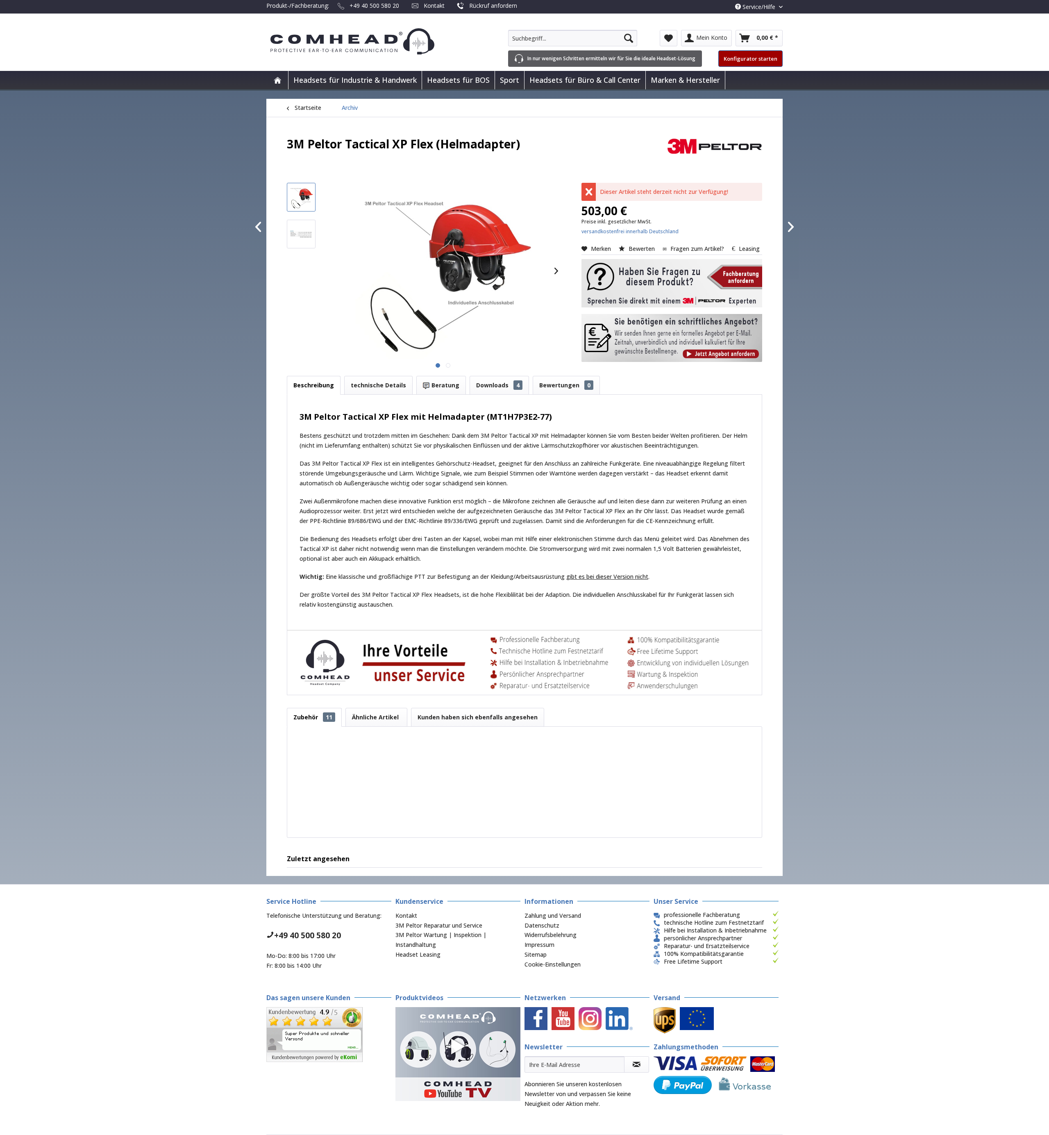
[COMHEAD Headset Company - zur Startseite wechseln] (365, 41)
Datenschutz (541, 925)
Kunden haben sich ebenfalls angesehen (478, 717)
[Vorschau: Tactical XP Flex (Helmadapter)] (301, 197)
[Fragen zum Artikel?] (671, 338)
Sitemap (535, 954)
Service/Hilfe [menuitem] (759, 7)
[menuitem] (572, 38)
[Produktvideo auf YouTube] (457, 1054)
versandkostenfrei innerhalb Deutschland (630, 231)
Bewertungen (564, 385)
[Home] (277, 80)
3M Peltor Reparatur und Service (438, 925)
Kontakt (434, 5)
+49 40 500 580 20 (374, 5)
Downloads (498, 385)
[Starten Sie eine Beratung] (671, 283)
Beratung (444, 385)
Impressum (539, 944)
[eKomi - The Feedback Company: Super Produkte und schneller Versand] (328, 1034)
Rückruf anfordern (493, 5)
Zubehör (312, 717)
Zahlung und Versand (552, 915)
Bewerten (641, 248)
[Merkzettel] (668, 38)
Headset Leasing (417, 954)
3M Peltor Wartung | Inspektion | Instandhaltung (440, 939)
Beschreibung (313, 385)
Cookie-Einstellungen (552, 964)
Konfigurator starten (750, 58)
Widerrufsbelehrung (550, 935)
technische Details (378, 385)
